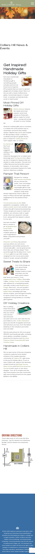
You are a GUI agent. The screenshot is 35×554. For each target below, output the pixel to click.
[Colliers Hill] (11, 3)
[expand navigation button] (32, 3)
